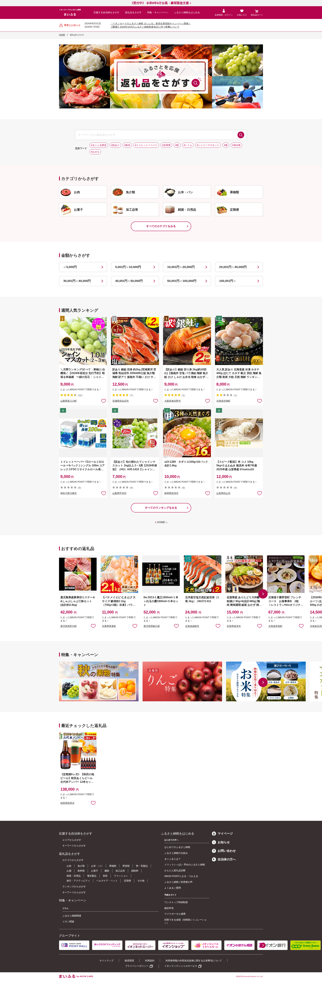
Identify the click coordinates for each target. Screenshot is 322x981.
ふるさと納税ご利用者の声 (178, 882)
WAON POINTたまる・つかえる (181, 876)
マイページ (225, 833)
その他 (140, 880)
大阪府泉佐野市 (172, 401)
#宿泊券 (236, 145)
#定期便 (166, 145)
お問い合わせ (227, 850)
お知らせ (224, 842)
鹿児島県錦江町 (152, 626)
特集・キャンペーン (157, 12)
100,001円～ (227, 281)
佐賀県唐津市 (234, 626)
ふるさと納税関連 (71, 915)
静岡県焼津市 (171, 493)
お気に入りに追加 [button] (103, 400)
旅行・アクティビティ (78, 880)
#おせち (95, 151)
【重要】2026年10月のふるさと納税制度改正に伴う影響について (144, 26)
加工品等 (120, 870)
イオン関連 (68, 921)
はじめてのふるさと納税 (177, 847)
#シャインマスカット (208, 145)
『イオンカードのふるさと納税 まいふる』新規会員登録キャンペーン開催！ (150, 23)
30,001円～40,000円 (77, 281)
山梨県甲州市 (119, 493)
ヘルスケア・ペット (107, 880)
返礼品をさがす (133, 12)
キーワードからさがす (74, 845)
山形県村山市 (223, 493)
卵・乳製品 (142, 866)
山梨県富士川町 (68, 401)
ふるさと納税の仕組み (176, 853)
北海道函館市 (192, 626)
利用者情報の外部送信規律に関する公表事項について (194, 960)
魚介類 (81, 866)
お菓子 (94, 870)
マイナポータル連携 (174, 913)
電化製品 (91, 875)
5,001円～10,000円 (128, 267)
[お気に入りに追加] (103, 400)
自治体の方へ (227, 859)
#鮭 (177, 145)
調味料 (134, 870)
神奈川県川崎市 (68, 493)
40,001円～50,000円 (129, 281)
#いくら (188, 145)
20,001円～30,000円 (233, 267)
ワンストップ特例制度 (176, 902)
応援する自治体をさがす (106, 12)
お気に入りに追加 (93, 625)
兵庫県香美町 (109, 626)
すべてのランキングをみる (161, 507)
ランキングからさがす (74, 886)
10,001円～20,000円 (181, 267)
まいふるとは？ (172, 858)
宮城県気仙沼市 (120, 401)
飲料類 (81, 870)
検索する (240, 135)
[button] (263, 594)
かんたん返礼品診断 (174, 870)
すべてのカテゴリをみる (161, 226)
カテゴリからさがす (73, 860)
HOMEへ (162, 522)
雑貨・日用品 (74, 875)
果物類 (112, 866)
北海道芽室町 (275, 626)
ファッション (121, 875)
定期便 (127, 880)
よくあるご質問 (172, 887)
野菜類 (126, 866)
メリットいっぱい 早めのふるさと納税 (184, 864)
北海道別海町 (223, 401)
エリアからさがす (71, 840)
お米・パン (97, 866)
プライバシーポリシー (137, 966)
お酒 (69, 870)
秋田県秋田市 (67, 803)
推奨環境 (129, 960)
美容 (105, 875)
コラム (65, 908)
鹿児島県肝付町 (68, 626)
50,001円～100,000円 (181, 281)
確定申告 (169, 908)
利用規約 (149, 960)
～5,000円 (70, 267)
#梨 (226, 145)
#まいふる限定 (98, 145)
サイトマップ (106, 960)
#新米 (127, 145)
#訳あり (115, 145)
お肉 (69, 866)
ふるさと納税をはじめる (187, 12)
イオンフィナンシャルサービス (180, 966)
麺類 (106, 870)
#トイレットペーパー (146, 145)
